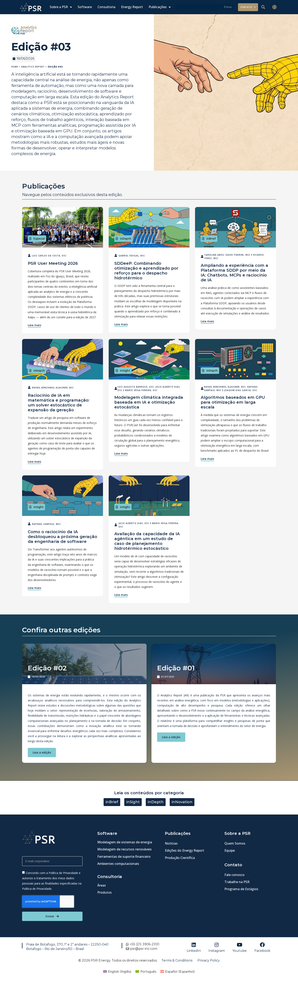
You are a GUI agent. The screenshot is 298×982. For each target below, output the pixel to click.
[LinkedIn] (193, 944)
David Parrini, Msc (238, 254)
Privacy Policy (208, 960)
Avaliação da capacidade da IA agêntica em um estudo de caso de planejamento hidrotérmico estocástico (147, 541)
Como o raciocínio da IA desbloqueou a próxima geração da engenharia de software (62, 536)
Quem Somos (234, 843)
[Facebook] (262, 944)
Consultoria (106, 7)
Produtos (104, 892)
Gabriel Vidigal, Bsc (132, 255)
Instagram (216, 951)
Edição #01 (176, 668)
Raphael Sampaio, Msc (46, 524)
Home (14, 66)
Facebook (262, 951)
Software (85, 7)
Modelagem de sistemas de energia (124, 842)
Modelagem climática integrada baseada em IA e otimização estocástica (148, 402)
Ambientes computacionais (118, 863)
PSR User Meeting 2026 (53, 263)
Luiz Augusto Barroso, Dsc (136, 386)
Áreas (101, 885)
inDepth (125, 238)
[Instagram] (216, 944)
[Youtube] (239, 944)
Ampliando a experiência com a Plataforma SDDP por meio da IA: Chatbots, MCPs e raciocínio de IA (234, 272)
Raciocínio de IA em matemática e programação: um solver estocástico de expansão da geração (58, 402)
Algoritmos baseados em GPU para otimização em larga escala (233, 402)
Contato (246, 7)
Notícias (171, 843)
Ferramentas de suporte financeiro (124, 856)
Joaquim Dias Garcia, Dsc (240, 390)
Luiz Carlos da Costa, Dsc (49, 255)
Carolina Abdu (214, 254)
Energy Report (132, 7)
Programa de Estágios (241, 889)
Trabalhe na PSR (237, 882)
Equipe (229, 850)
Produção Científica (180, 857)
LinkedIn (194, 951)
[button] (274, 7)
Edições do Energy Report (184, 850)
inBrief (211, 238)
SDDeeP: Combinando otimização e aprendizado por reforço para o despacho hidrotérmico (146, 270)
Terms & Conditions (176, 960)
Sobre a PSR (59, 7)
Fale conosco (234, 875)
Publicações (158, 7)
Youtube (239, 951)
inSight (125, 370)
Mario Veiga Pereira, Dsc (141, 390)
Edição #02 (47, 668)
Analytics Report (33, 66)
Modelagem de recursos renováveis (124, 849)
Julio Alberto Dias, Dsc (134, 523)
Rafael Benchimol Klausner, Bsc (53, 387)
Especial (39, 238)
